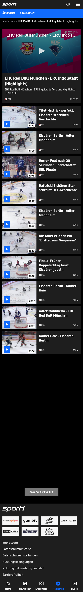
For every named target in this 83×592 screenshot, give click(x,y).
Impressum (10, 542)
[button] (41, 50)
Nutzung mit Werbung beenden (23, 568)
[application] (41, 51)
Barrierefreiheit (12, 575)
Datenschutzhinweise (16, 549)
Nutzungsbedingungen (17, 562)
